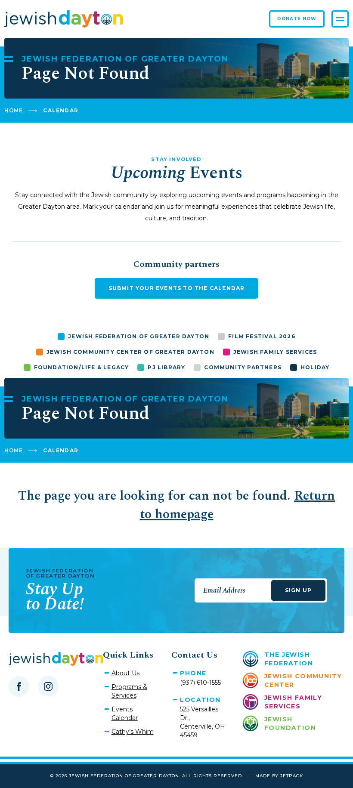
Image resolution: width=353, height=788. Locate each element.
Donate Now (296, 19)
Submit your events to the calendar (176, 288)
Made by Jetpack (279, 776)
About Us (125, 673)
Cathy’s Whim (132, 731)
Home (13, 110)
